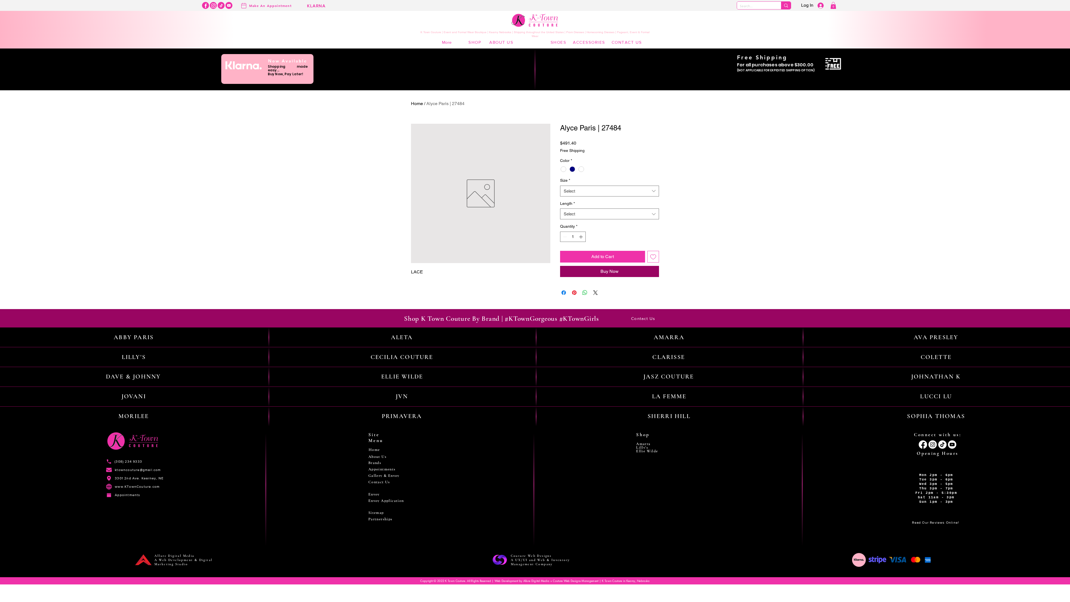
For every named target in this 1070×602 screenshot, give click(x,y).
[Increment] (581, 237)
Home (417, 103)
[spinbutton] (573, 237)
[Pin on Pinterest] (574, 292)
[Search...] (786, 5)
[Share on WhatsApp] (585, 292)
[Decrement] (564, 237)
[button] (833, 5)
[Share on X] (595, 292)
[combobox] (609, 191)
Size (565, 180)
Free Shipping (572, 150)
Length (567, 203)
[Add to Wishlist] (653, 257)
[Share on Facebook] (563, 292)
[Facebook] (205, 5)
